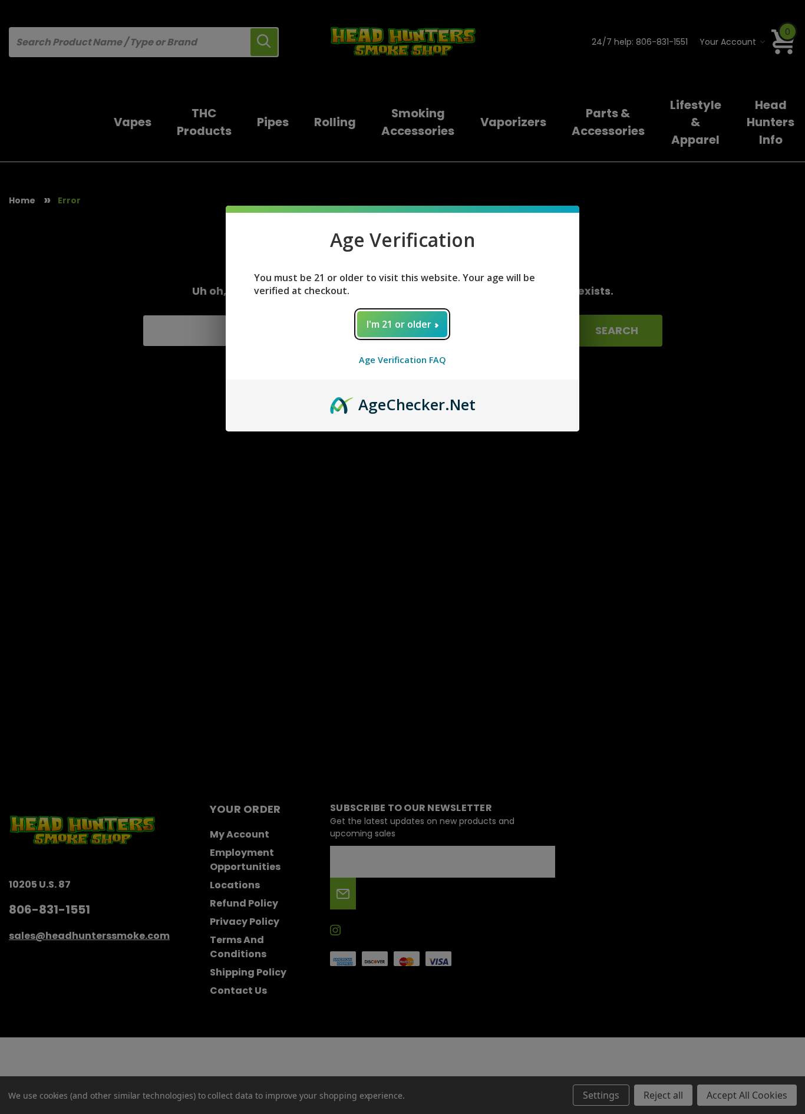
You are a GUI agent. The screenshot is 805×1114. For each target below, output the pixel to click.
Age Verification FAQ (402, 359)
